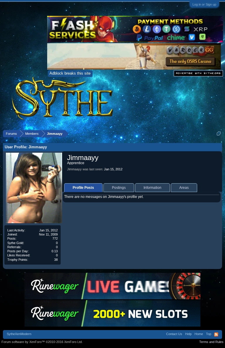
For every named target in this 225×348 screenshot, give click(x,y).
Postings (119, 188)
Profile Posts (83, 188)
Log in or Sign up (204, 4)
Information (152, 188)
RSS (216, 334)
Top (208, 334)
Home (199, 334)
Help (188, 334)
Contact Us (174, 334)
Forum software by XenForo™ (42, 342)
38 (56, 259)
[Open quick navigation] (219, 133)
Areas (184, 188)
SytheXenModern (19, 334)
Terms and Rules (211, 342)
